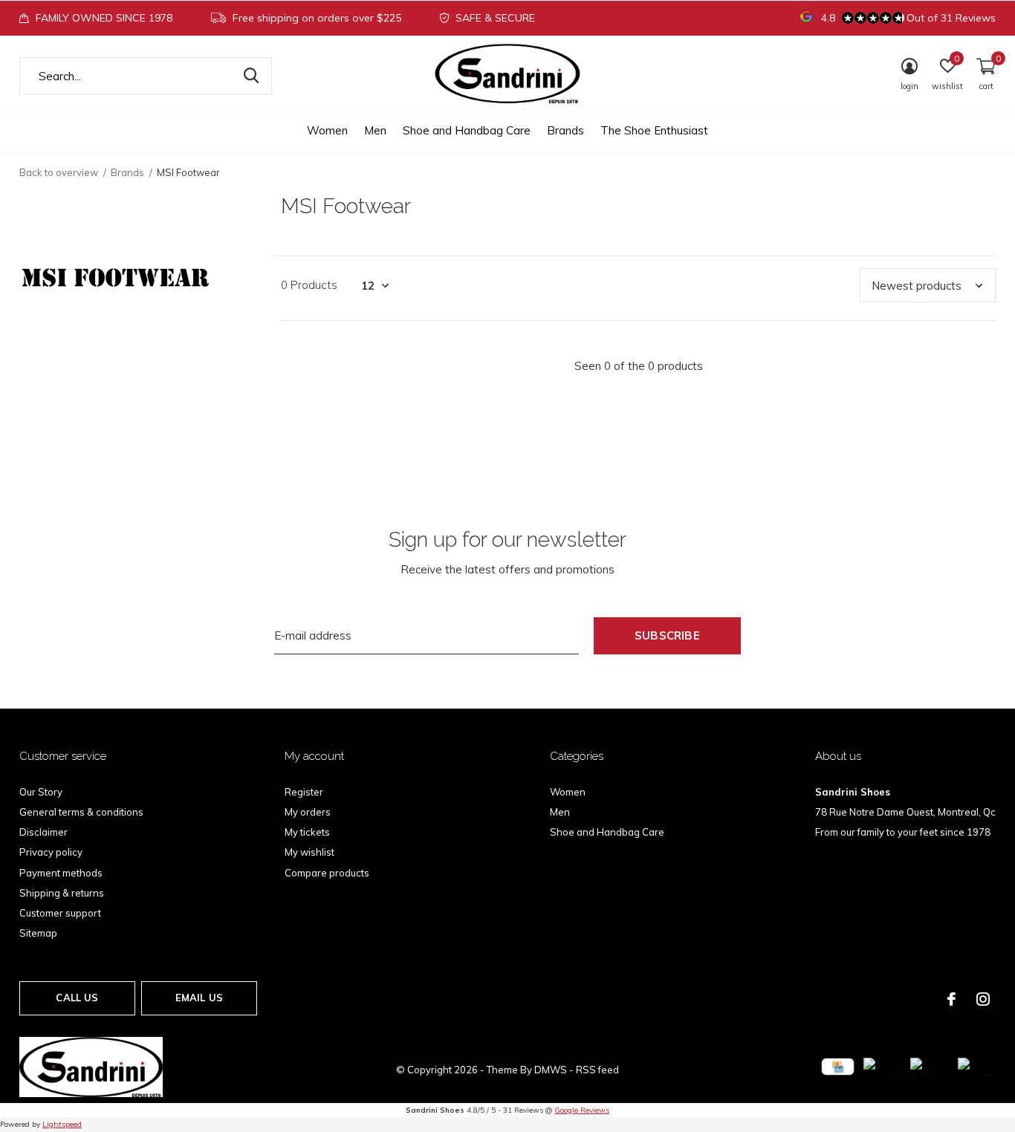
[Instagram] (983, 999)
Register (304, 792)
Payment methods (61, 873)
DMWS (550, 1070)
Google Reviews (581, 1110)
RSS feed (597, 1070)
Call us (77, 997)
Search (251, 75)
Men (375, 130)
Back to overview (58, 172)
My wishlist (309, 852)
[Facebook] (951, 999)
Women (327, 130)
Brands (565, 130)
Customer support (60, 913)
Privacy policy (50, 852)
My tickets (307, 832)
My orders (308, 812)
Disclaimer (43, 832)
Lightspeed (62, 1124)
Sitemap (38, 933)
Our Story (40, 792)
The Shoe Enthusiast (654, 130)
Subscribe (667, 635)
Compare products (327, 873)
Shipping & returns (61, 893)
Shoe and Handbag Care (467, 130)
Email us (199, 997)
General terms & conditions (81, 812)
